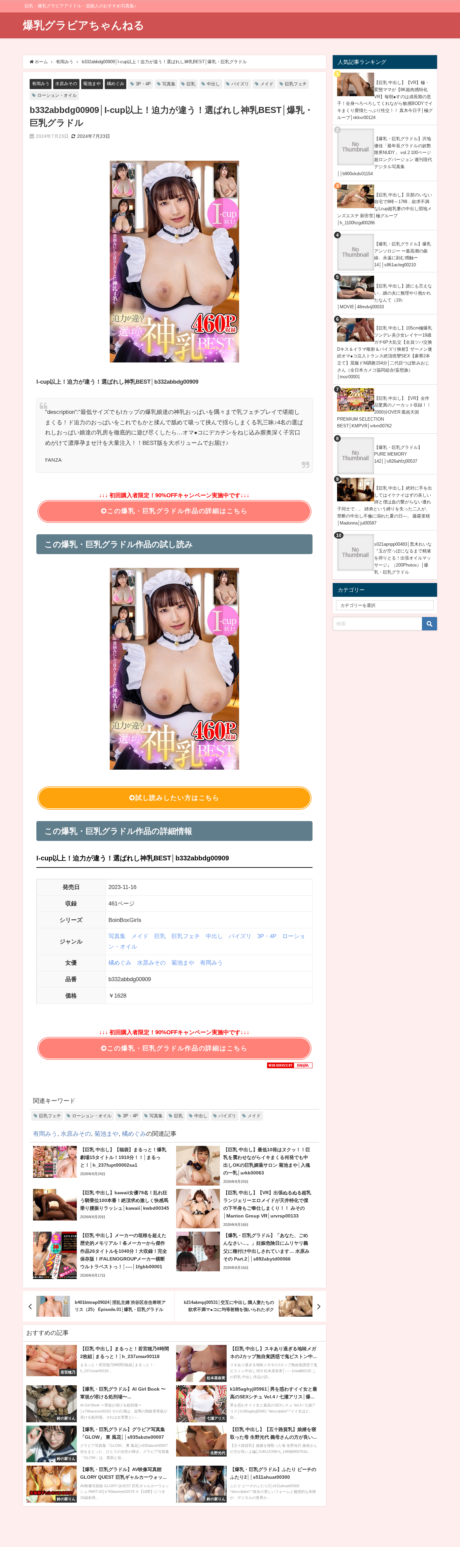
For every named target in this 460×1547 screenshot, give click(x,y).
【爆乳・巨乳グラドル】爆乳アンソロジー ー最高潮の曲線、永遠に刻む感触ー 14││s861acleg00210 (402, 254)
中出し (213, 84)
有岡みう (41, 83)
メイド (266, 84)
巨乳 (191, 84)
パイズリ (240, 84)
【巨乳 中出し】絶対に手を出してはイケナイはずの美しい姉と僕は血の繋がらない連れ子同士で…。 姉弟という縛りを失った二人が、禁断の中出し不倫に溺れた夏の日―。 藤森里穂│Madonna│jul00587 (384, 505)
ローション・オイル (57, 95)
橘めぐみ (115, 83)
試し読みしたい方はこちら (177, 798)
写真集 (168, 84)
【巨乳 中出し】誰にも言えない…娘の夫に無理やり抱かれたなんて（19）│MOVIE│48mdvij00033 (384, 296)
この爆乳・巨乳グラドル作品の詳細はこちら (177, 511)
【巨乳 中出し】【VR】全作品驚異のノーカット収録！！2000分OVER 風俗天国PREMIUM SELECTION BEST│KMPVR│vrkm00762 (384, 412)
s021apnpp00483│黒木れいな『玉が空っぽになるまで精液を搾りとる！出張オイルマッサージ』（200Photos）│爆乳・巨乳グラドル (403, 558)
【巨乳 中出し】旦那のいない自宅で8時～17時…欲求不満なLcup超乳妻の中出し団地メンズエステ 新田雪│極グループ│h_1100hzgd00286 (384, 209)
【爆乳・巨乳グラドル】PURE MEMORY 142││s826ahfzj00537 (398, 454)
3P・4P (143, 84)
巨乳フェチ (296, 84)
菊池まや (92, 83)
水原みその (66, 83)
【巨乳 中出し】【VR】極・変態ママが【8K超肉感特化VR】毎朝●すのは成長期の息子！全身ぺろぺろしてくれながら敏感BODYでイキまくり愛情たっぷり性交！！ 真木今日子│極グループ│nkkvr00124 (385, 100)
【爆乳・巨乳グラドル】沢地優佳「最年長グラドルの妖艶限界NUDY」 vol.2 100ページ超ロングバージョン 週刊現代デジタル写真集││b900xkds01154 (384, 156)
